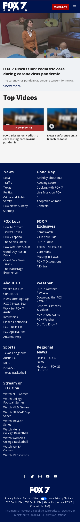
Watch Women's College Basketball (15, 440)
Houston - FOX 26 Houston (49, 368)
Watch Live (60, 7)
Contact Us (10, 294)
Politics (8, 192)
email (55, 476)
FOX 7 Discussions (49, 261)
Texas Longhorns (14, 353)
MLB (6, 363)
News (8, 171)
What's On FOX (13, 289)
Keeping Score (46, 182)
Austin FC (9, 358)
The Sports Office (15, 242)
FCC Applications (14, 332)
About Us (11, 283)
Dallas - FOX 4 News (46, 359)
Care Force (44, 252)
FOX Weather (45, 319)
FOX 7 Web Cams (48, 314)
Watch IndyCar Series (13, 422)
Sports (9, 347)
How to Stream (13, 227)
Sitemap (8, 211)
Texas (7, 187)
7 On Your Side (46, 237)
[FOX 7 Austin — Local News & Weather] (15, 6)
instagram (40, 476)
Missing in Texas (48, 256)
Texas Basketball (14, 372)
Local (6, 178)
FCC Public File (13, 327)
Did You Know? (47, 324)
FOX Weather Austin (16, 247)
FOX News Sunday (15, 206)
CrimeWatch (45, 232)
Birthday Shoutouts (49, 178)
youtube (48, 476)
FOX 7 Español (13, 237)
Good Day (46, 171)
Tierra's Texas (12, 232)
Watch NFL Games (15, 394)
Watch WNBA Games (12, 448)
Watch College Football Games (13, 400)
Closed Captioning (15, 322)
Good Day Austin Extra (14, 253)
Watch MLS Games (16, 455)
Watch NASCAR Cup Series (16, 414)
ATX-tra (42, 266)
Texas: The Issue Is (49, 247)
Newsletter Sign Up (16, 299)
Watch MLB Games (16, 407)
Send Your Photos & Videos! (49, 308)
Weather (45, 283)
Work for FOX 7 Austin (13, 310)
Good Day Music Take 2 (14, 262)
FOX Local (12, 221)
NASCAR (9, 368)
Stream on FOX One (13, 385)
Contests (43, 206)
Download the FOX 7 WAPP (49, 299)
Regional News (45, 349)
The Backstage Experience (13, 270)
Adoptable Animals (49, 201)
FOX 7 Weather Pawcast (47, 290)
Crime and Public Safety (14, 199)
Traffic (7, 182)
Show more (12, 86)
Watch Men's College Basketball (15, 431)
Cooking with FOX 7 (50, 187)
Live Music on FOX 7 (49, 194)
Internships (10, 317)
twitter (32, 476)
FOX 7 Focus (45, 242)
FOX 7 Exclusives (46, 224)
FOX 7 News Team (15, 303)
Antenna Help (12, 337)
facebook (24, 476)
